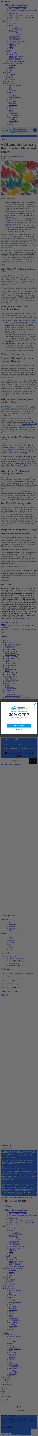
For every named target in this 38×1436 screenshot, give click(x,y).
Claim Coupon (19, 725)
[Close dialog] (35, 704)
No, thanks (19, 729)
